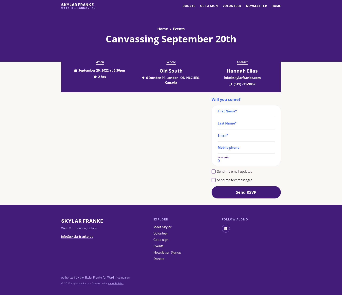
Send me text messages (234, 180)
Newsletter (256, 6)
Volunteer (232, 6)
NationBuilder (116, 283)
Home (276, 6)
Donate (189, 6)
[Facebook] (226, 229)
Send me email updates (234, 171)
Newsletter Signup (167, 252)
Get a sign (160, 240)
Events (179, 28)
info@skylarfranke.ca (77, 236)
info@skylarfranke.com (242, 78)
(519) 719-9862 (244, 84)
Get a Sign (209, 6)
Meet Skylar (162, 227)
